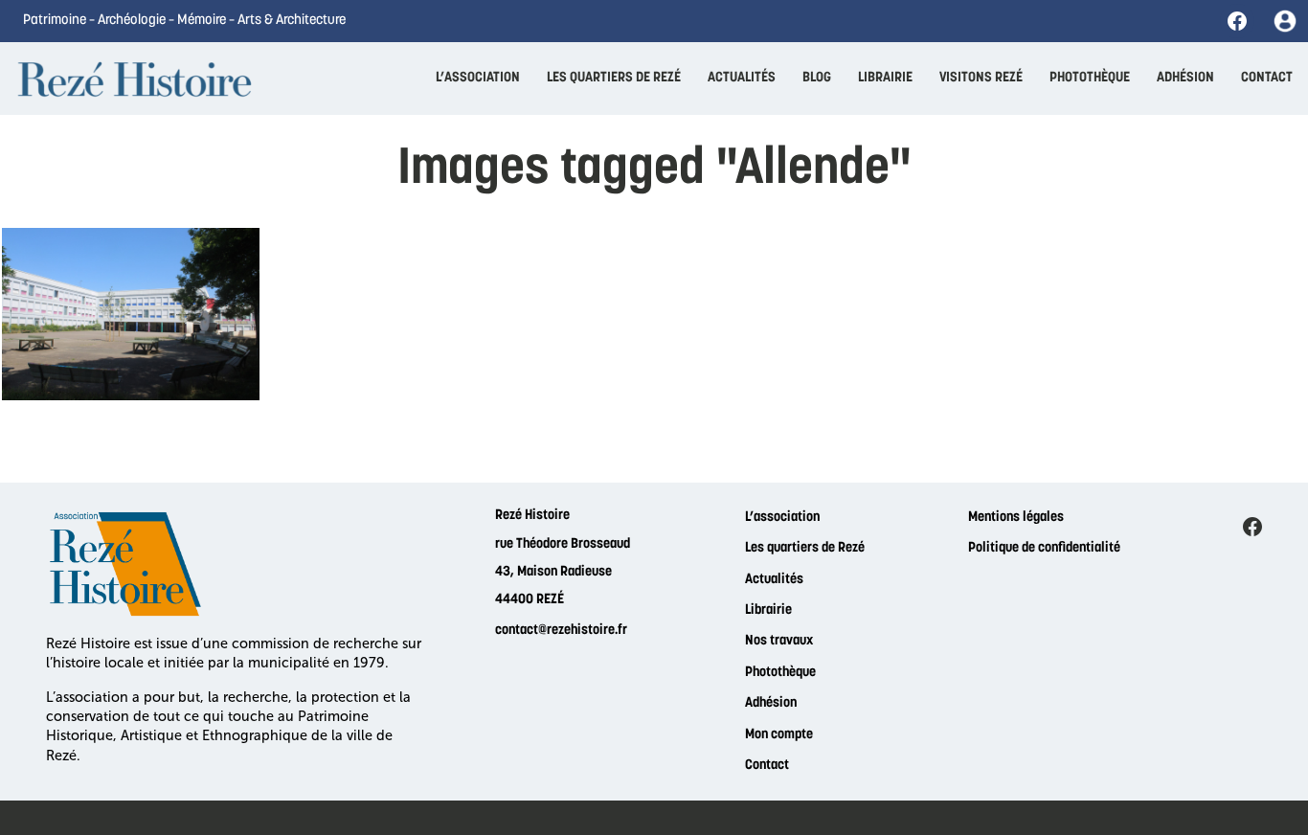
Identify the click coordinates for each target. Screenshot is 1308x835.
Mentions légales (1016, 517)
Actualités (774, 580)
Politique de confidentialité (1044, 548)
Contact (767, 765)
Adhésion (771, 703)
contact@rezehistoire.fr (561, 630)
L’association (782, 517)
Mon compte (779, 735)
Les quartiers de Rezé (805, 548)
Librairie (768, 610)
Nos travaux (779, 641)
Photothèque (780, 673)
